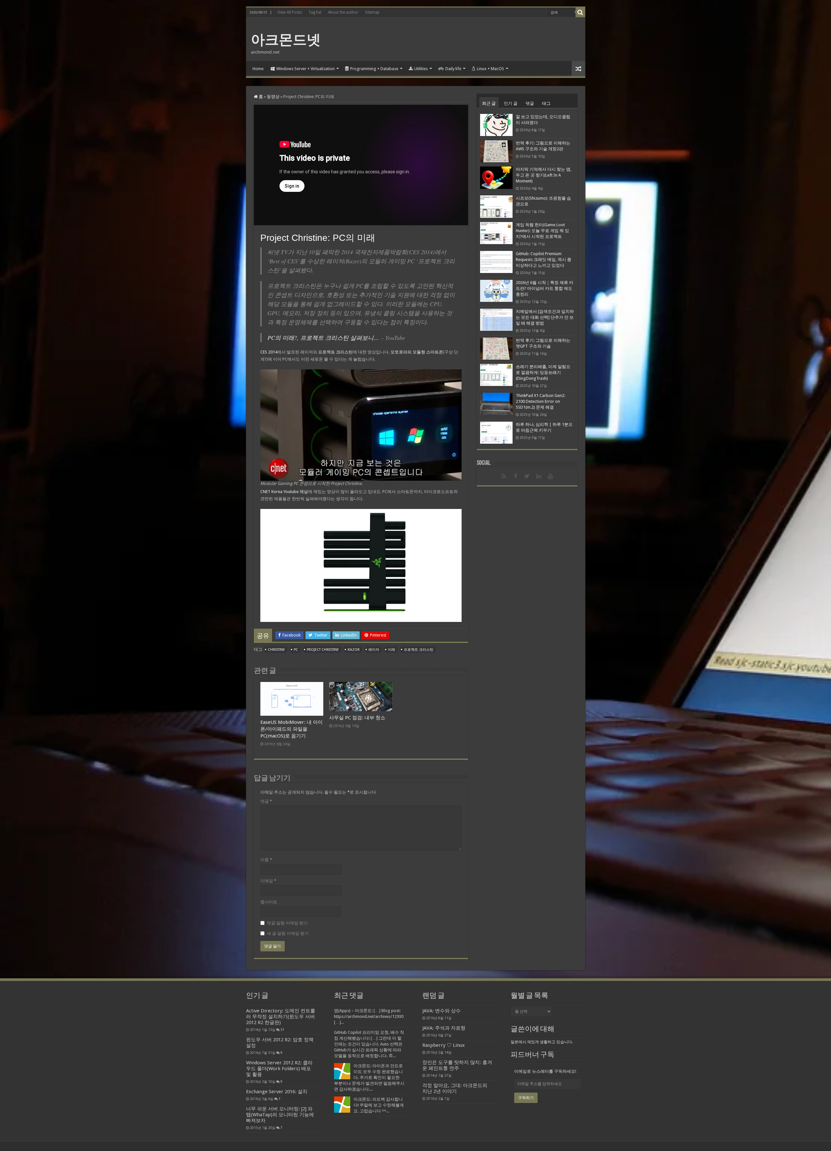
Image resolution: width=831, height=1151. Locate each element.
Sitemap (372, 12)
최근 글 (489, 103)
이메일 (268, 880)
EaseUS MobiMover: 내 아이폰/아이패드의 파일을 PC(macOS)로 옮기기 (291, 729)
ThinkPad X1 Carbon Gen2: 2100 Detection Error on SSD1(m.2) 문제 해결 (540, 401)
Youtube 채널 (295, 491)
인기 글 (510, 103)
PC (296, 650)
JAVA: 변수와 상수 (441, 1011)
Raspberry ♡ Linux (443, 1045)
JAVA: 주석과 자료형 (443, 1028)
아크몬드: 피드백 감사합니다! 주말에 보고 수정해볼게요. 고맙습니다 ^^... (378, 1105)
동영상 (273, 96)
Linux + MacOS (490, 68)
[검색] (580, 12)
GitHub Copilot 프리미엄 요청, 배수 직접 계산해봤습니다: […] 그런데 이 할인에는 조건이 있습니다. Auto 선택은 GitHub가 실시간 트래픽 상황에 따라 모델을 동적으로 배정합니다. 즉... (369, 1044)
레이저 (373, 650)
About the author (343, 12)
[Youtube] (550, 476)
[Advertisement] (462, 38)
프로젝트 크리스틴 (335, 352)
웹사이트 (268, 901)
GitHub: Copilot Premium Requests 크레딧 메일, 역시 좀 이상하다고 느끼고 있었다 (543, 259)
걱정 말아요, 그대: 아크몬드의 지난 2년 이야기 (454, 1088)
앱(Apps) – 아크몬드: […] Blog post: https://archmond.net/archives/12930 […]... (368, 1016)
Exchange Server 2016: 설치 (276, 1092)
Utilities (421, 68)
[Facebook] (515, 476)
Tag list (314, 12)
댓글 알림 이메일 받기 (287, 923)
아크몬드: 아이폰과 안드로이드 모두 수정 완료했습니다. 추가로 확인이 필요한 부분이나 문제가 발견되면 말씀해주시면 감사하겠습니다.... (369, 1077)
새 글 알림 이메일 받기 (288, 933)
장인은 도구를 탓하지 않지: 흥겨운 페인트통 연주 (457, 1065)
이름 (266, 859)
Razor (354, 650)
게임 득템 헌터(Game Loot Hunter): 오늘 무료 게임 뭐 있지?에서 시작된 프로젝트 (542, 230)
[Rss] (504, 476)
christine (276, 650)
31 (282, 1030)
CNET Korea (271, 491)
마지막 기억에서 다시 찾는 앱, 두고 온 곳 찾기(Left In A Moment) (543, 175)
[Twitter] (527, 476)
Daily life (453, 68)
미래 (391, 650)
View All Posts (290, 12)
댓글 (266, 801)
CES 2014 (268, 352)
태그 (546, 103)
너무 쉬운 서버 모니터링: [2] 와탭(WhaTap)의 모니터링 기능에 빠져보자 (280, 1114)
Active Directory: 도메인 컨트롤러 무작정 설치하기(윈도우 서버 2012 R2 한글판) (280, 1016)
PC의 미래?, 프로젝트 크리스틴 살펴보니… (323, 337)
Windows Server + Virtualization (305, 68)
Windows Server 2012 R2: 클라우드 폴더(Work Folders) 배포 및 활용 (279, 1068)
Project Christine (323, 650)
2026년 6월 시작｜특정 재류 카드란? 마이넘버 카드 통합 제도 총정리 (544, 288)
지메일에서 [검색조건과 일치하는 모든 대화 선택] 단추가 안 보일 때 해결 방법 (545, 317)
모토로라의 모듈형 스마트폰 (417, 352)
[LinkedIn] (539, 476)
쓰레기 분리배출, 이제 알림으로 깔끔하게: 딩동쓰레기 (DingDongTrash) (543, 372)
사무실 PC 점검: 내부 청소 (357, 718)
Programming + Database (374, 68)
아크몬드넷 (286, 39)
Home (258, 68)
